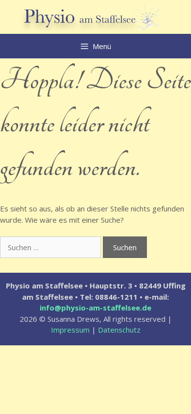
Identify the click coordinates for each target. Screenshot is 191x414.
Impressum (70, 330)
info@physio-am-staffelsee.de (95, 307)
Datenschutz (119, 330)
